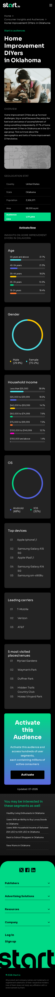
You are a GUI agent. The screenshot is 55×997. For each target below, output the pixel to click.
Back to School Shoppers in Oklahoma (25, 837)
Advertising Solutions (19, 896)
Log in (9, 935)
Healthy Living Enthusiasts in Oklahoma (25, 813)
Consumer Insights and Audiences (24, 19)
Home (7, 15)
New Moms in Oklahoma (18, 845)
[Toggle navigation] (50, 5)
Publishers (12, 883)
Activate (27, 774)
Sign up (10, 941)
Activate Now (27, 227)
